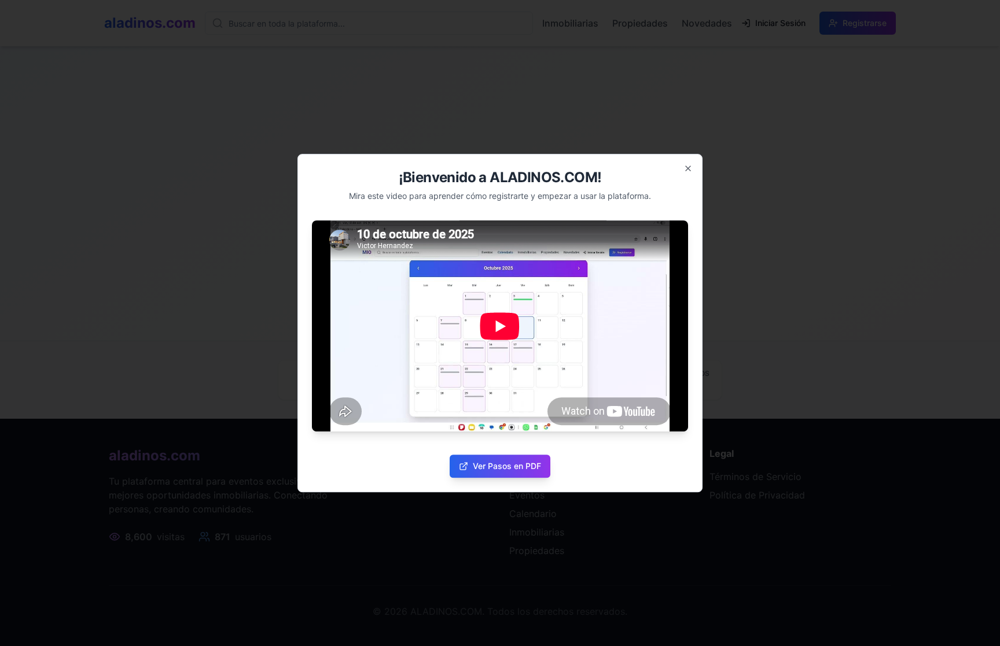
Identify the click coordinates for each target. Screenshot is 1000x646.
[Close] (688, 168)
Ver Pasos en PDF (507, 466)
